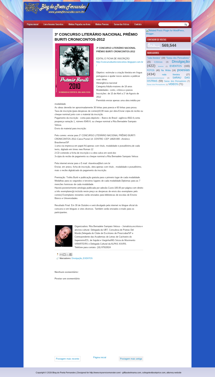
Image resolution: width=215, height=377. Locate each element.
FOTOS (151, 70)
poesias (183, 70)
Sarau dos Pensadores (175, 81)
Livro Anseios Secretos (53, 24)
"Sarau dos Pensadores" (178, 58)
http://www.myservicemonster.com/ (105, 372)
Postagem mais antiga (131, 359)
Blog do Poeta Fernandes (64, 372)
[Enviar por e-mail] (61, 254)
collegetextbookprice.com (153, 372)
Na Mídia (166, 70)
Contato (137, 24)
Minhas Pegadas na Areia (79, 24)
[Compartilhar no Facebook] (70, 254)
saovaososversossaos (155, 78)
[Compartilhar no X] (67, 254)
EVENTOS (176, 66)
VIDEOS (173, 84)
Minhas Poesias (102, 24)
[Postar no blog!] (64, 254)
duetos (160, 66)
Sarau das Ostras (121, 24)
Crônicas (158, 62)
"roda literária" (154, 58)
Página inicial (32, 24)
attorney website (173, 372)
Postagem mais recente (67, 359)
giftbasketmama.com (131, 372)
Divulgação (181, 61)
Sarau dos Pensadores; (156, 84)
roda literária (171, 74)
